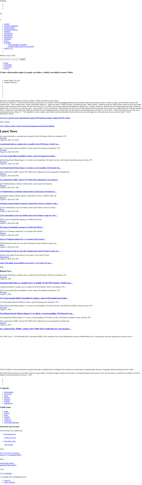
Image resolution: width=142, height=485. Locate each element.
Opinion (7, 417)
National (3, 174)
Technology (8, 65)
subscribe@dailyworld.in (8, 465)
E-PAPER (7, 43)
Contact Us (8, 421)
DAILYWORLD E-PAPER (17, 45)
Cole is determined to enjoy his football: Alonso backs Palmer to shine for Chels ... (28, 215)
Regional (7, 399)
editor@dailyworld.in (7, 463)
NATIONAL (8, 33)
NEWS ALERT (9, 28)
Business (7, 398)
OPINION (7, 39)
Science (6, 68)
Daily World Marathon (11, 422)
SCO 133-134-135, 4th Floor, (9, 453)
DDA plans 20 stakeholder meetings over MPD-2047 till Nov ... (22, 227)
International (8, 403)
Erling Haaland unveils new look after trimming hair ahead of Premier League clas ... (30, 251)
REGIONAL (8, 37)
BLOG (6, 41)
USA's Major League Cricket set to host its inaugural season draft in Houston (27, 126)
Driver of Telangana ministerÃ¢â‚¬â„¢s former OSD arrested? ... (23, 239)
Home (6, 63)
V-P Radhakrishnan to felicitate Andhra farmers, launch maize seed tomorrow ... (28, 191)
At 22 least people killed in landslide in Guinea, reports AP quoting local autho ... (28, 156)
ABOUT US (8, 48)
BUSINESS (8, 35)
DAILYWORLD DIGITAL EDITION (21, 46)
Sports (2, 209)
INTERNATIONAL (11, 30)
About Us (7, 419)
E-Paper (6, 413)
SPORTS (7, 31)
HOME (6, 24)
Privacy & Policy (9, 482)
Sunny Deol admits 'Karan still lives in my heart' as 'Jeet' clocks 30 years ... (26, 263)
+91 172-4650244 (6, 473)
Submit (22, 59)
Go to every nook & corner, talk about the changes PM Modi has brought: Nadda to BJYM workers (35, 118)
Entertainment (4, 257)
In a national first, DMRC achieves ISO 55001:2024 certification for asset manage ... (29, 180)
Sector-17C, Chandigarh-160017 (11, 455)
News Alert (8, 394)
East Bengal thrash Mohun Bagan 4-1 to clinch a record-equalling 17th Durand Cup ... (30, 168)
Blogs (6, 415)
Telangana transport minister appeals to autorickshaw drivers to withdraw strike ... (29, 203)
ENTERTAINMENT (11, 26)
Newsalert (3, 138)
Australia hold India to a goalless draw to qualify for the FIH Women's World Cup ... (30, 144)
